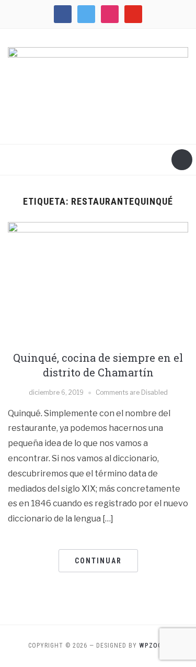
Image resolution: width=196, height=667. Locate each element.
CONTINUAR (98, 561)
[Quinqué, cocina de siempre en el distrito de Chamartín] (98, 282)
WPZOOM (153, 645)
